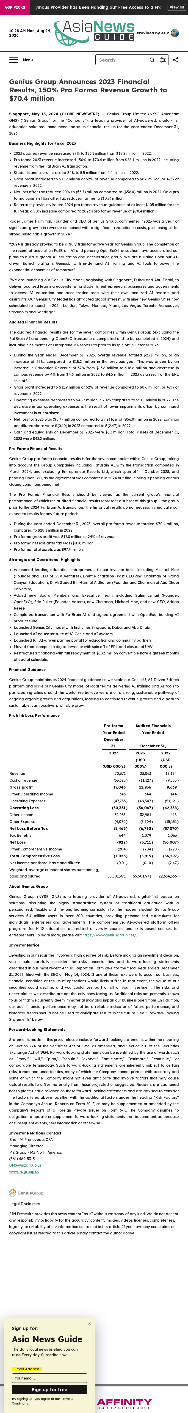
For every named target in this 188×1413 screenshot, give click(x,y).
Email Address (26, 1369)
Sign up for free (49, 1389)
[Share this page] (175, 59)
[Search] (152, 60)
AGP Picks (15, 7)
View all (177, 7)
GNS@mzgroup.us (25, 1165)
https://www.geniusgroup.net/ (109, 935)
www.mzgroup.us (24, 1171)
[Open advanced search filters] (163, 60)
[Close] (89, 1324)
